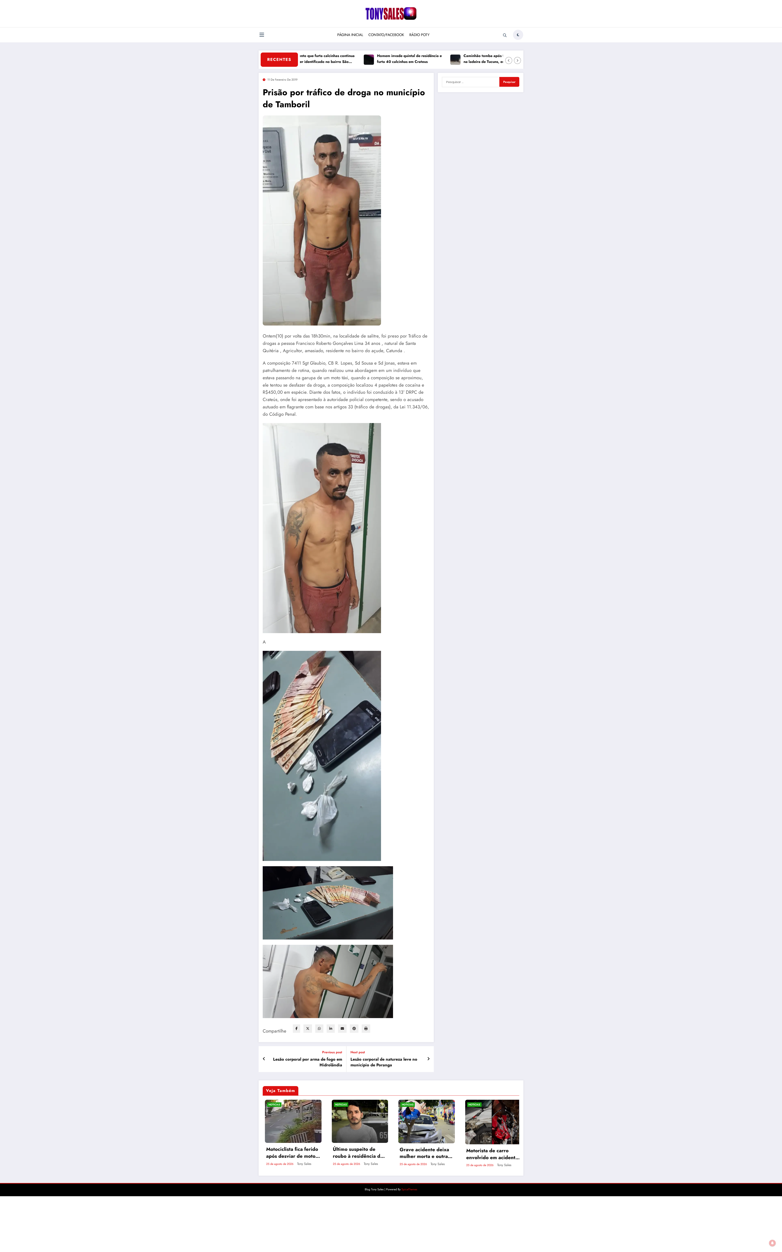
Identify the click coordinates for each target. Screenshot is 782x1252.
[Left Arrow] (508, 60)
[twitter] (307, 1028)
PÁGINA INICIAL (350, 34)
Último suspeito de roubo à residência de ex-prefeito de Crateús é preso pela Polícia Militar (356, 1152)
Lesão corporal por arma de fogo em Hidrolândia (307, 1062)
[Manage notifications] (772, 1243)
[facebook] (296, 1028)
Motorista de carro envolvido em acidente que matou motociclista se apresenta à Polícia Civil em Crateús (490, 1154)
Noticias (272, 1104)
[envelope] (342, 1028)
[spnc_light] (518, 35)
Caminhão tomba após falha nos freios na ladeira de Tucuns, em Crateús (448, 58)
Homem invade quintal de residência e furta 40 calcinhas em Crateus (362, 58)
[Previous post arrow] (264, 1059)
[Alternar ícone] (262, 35)
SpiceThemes (409, 1189)
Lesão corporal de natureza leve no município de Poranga (383, 1062)
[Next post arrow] (428, 1059)
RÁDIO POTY (419, 34)
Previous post (332, 1052)
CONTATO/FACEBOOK (386, 34)
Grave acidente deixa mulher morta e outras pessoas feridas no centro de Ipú (422, 1153)
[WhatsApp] (319, 1028)
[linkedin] (331, 1028)
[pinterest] (354, 1028)
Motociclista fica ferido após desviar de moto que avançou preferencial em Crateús (290, 1152)
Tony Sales (302, 1163)
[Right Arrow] (517, 60)
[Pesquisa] (505, 35)
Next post (357, 1052)
